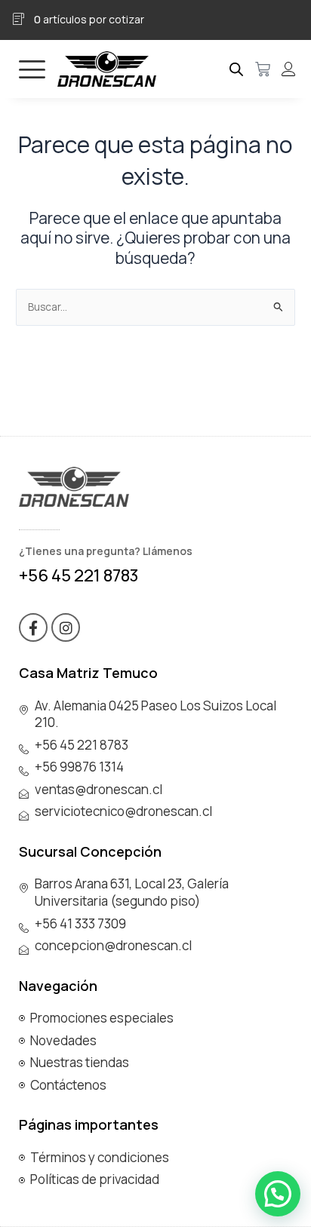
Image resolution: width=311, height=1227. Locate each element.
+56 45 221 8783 (79, 575)
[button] (277, 1193)
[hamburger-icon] (32, 69)
